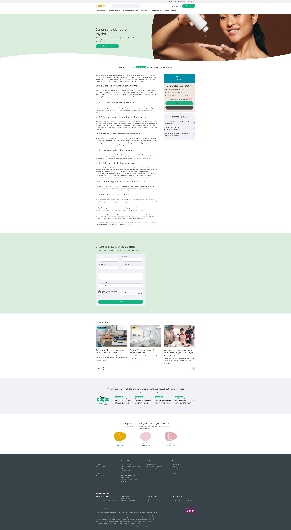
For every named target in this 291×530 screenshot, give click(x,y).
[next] (193, 368)
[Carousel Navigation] (192, 368)
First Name (100, 256)
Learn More (179, 108)
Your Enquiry (101, 272)
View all (100, 368)
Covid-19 (168, 327)
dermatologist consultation (148, 173)
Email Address (101, 264)
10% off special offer (146, 217)
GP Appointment (102, 327)
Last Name (124, 256)
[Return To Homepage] (102, 6)
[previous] (190, 368)
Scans (133, 327)
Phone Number (125, 264)
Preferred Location (103, 282)
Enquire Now (190, 6)
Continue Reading (101, 361)
